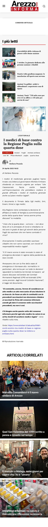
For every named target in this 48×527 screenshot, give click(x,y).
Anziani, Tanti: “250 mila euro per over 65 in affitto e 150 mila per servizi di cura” (31, 97)
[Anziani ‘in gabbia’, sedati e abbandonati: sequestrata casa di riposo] (8, 86)
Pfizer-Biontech (16, 155)
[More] (37, 28)
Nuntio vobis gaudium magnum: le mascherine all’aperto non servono (31, 75)
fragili (23, 153)
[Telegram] (32, 28)
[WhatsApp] (26, 28)
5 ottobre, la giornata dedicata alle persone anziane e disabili (31, 63)
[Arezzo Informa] (24, 6)
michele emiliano (34, 153)
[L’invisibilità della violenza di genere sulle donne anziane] (8, 52)
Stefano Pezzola (16, 164)
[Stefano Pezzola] (5, 163)
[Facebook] (10, 28)
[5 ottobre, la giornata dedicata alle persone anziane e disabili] (8, 63)
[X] (16, 28)
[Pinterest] (21, 28)
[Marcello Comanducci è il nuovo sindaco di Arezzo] (24, 380)
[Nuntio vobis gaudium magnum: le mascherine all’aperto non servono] (8, 75)
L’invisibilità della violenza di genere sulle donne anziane (29, 52)
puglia (26, 155)
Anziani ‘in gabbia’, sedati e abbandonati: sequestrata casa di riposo (30, 86)
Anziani (17, 153)
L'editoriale (24, 135)
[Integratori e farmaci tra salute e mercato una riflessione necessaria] (24, 498)
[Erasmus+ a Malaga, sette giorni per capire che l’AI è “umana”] (24, 459)
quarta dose (34, 155)
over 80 (6, 155)
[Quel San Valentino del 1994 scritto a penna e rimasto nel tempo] (24, 419)
